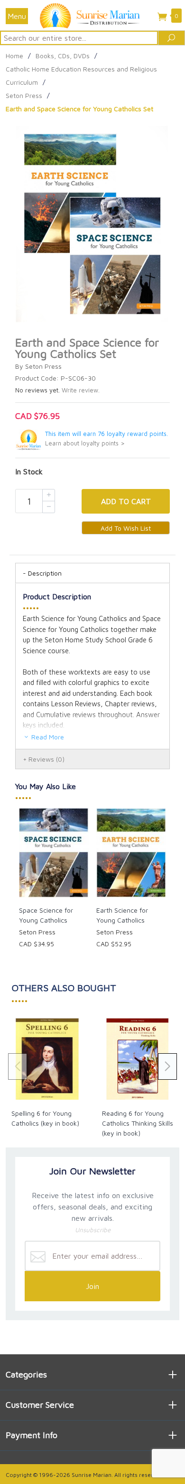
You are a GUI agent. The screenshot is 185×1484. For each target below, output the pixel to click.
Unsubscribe (93, 1230)
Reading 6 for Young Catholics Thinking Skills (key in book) (137, 1123)
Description (45, 573)
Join (92, 1286)
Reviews (46, 759)
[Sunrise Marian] (92, 15)
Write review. (81, 390)
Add (126, 501)
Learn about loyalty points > (85, 443)
